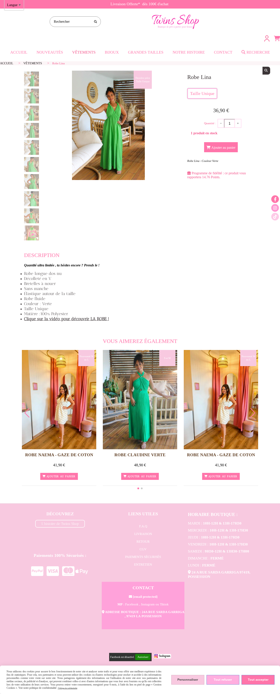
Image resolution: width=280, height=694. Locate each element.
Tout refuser (223, 679)
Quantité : (210, 123)
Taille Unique (202, 93)
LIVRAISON (143, 534)
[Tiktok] (275, 216)
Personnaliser (187, 679)
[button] (138, 488)
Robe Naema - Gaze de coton (59, 455)
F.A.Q (143, 526)
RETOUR (143, 541)
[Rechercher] (266, 71)
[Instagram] (275, 208)
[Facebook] (275, 199)
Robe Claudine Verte (140, 455)
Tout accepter (258, 679)
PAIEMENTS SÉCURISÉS (143, 557)
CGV (143, 549)
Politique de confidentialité (67, 688)
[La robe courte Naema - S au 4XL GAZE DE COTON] (59, 399)
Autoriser (142, 657)
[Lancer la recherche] (95, 21)
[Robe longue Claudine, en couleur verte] (140, 399)
